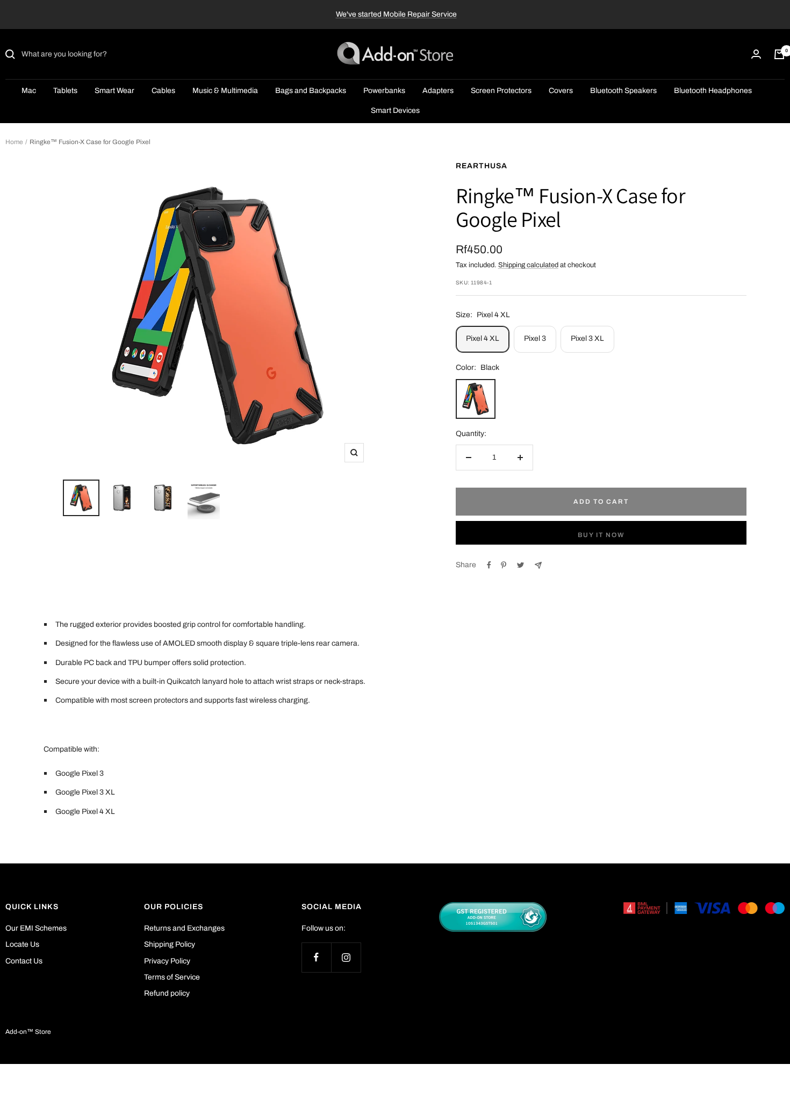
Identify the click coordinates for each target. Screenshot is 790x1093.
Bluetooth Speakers (623, 91)
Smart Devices (395, 110)
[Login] (756, 54)
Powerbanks (384, 91)
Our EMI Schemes (36, 928)
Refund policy (167, 993)
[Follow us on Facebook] (316, 957)
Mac (28, 91)
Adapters (438, 91)
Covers (561, 91)
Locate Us (22, 944)
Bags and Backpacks (310, 91)
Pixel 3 (535, 338)
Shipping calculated (528, 265)
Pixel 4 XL (482, 338)
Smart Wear (114, 91)
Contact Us (23, 961)
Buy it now (601, 535)
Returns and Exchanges (184, 928)
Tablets (65, 91)
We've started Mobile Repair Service (396, 14)
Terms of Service (172, 977)
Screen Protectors (501, 91)
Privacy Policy (167, 961)
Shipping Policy (169, 944)
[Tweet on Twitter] (520, 565)
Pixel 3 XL (587, 338)
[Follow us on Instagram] (346, 957)
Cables (163, 91)
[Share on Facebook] (489, 565)
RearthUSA (481, 166)
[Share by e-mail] (538, 565)
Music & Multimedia (225, 91)
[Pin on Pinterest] (503, 565)
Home (14, 142)
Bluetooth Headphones (713, 91)
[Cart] (779, 54)
